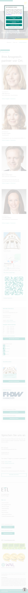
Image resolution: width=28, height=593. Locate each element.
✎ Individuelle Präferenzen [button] (14, 25)
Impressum (18, 27)
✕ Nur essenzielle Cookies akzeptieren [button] (14, 22)
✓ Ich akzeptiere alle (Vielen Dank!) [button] (14, 18)
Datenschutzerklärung (11, 27)
